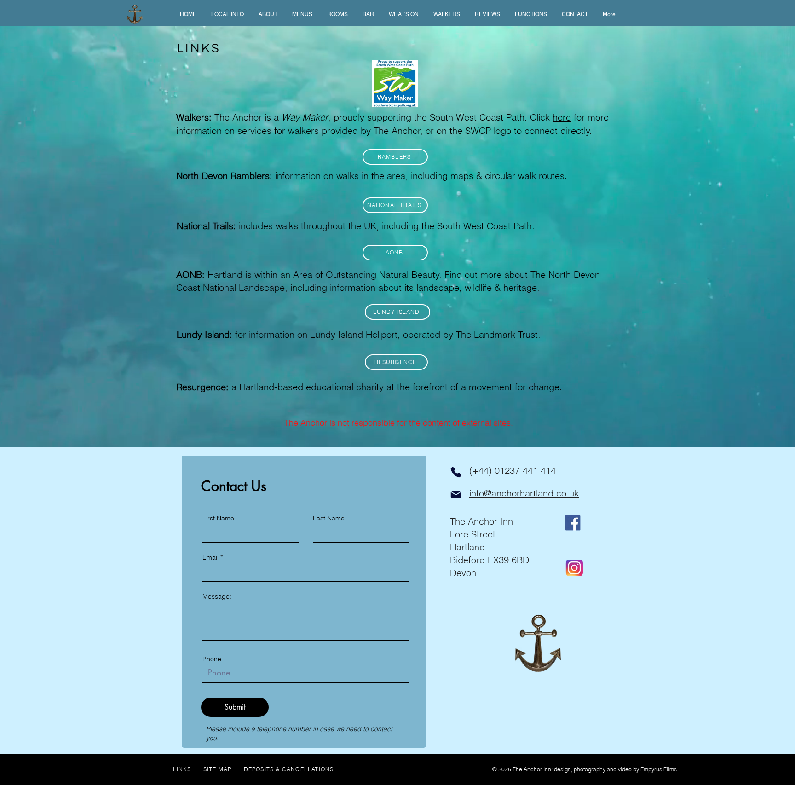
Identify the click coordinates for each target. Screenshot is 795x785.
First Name (218, 518)
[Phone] (456, 472)
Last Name (329, 518)
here (562, 117)
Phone (211, 659)
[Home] (135, 14)
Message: (216, 596)
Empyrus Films (658, 769)
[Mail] (456, 495)
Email (210, 557)
